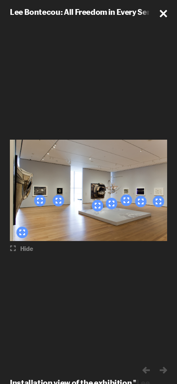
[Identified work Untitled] (22, 232)
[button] (163, 13)
